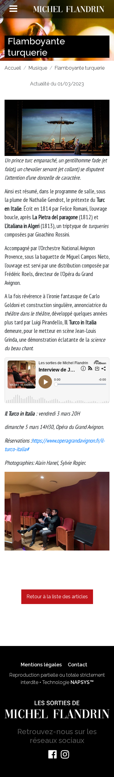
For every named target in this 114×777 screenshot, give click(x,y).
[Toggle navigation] (13, 8)
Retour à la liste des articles (57, 596)
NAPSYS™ (82, 682)
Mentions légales (41, 665)
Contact (77, 665)
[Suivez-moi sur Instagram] (65, 754)
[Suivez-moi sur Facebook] (52, 754)
